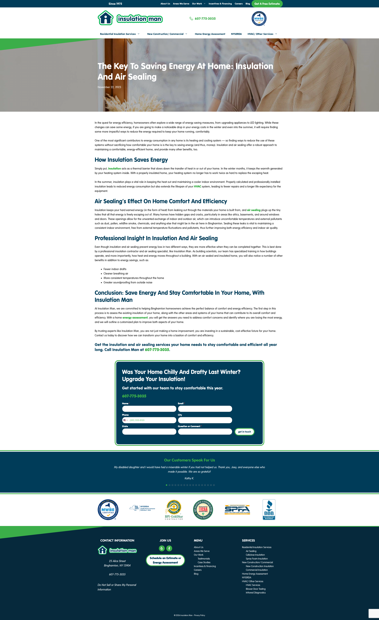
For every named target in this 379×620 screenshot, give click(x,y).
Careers (239, 3)
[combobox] (125, 420)
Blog (248, 3)
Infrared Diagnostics (256, 592)
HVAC (197, 186)
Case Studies (204, 562)
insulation (114, 168)
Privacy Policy (199, 615)
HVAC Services (253, 585)
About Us (165, 3)
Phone (125, 414)
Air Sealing (251, 551)
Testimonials (204, 558)
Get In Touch (244, 431)
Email (181, 403)
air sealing (254, 210)
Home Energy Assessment (210, 34)
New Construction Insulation (260, 566)
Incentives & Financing (220, 3)
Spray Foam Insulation (257, 558)
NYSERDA (236, 34)
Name (126, 403)
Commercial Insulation (257, 570)
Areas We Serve (181, 3)
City (180, 414)
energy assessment (135, 317)
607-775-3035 (205, 18)
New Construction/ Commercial (165, 34)
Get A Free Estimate (267, 3)
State (125, 426)
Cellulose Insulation (255, 554)
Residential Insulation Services (118, 34)
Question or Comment (190, 426)
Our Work (197, 3)
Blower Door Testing (256, 589)
